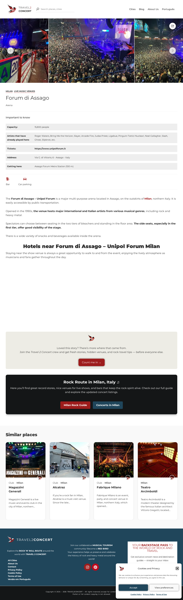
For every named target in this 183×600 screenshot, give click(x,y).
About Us (153, 9)
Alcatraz (59, 487)
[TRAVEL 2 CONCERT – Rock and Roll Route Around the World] (19, 9)
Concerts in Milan (107, 405)
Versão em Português (19, 579)
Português (168, 9)
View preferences (164, 587)
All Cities (12, 560)
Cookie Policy (136, 594)
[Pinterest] (95, 567)
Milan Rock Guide (75, 405)
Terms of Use (161, 594)
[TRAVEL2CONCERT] (39, 477)
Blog (141, 9)
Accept (133, 587)
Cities (132, 9)
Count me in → (91, 362)
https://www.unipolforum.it (50, 148)
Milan (9, 91)
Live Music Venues (24, 91)
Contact (12, 566)
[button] (177, 568)
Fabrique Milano (109, 487)
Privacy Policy (149, 594)
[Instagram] (87, 567)
